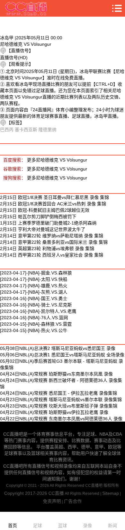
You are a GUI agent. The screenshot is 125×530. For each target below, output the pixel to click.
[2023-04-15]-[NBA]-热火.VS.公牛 (33, 330)
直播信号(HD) (14, 57)
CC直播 (56, 493)
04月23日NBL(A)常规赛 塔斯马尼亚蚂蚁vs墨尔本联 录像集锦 (61, 399)
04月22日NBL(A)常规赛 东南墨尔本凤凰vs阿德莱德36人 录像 (61, 418)
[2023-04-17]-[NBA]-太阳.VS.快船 (33, 279)
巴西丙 (6, 129)
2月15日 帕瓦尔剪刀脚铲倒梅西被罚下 (38, 216)
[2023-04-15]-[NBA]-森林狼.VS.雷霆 (36, 324)
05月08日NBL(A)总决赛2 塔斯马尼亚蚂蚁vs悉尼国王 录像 (57, 348)
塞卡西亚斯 (26, 129)
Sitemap (110, 493)
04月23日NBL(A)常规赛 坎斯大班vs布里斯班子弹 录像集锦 (58, 405)
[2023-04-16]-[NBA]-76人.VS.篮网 (34, 317)
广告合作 (73, 501)
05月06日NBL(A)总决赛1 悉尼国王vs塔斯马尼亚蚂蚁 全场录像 (62, 354)
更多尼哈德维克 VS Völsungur (57, 159)
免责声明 (52, 501)
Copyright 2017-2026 (26, 493)
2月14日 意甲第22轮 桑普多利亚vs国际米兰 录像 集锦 (54, 242)
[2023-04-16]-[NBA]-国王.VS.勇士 (33, 298)
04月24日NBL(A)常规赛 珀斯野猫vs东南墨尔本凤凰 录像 (56, 373)
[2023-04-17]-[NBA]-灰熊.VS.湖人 (33, 292)
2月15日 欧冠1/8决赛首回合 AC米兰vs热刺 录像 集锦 (53, 203)
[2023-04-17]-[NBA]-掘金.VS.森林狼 (36, 272)
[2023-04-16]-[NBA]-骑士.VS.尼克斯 (36, 304)
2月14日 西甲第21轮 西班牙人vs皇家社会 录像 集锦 (51, 254)
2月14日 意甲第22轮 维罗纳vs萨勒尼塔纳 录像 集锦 (51, 235)
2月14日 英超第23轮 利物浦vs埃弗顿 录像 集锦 (47, 248)
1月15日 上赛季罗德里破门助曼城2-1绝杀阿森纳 (48, 222)
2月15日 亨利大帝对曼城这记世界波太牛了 (42, 229)
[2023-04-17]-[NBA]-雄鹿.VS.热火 (33, 285)
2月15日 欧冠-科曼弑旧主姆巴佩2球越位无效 (44, 210)
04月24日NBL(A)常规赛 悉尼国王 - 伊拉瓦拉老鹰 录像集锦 (58, 393)
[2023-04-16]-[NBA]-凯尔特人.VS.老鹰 (38, 311)
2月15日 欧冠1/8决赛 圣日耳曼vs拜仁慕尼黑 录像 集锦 (54, 197)
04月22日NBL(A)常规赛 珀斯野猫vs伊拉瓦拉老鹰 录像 (54, 412)
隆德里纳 (47, 129)
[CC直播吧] (26, 8)
